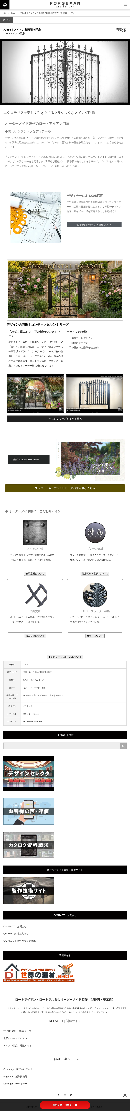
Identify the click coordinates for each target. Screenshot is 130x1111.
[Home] (4, 13)
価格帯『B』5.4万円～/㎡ (33, 680)
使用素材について (35, 573)
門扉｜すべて (28, 672)
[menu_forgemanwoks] (28, 903)
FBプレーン (28, 695)
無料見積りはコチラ (63, 1104)
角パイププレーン (41, 695)
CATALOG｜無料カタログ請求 (19, 940)
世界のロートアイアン (15, 1038)
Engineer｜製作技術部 (15, 1076)
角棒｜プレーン (56, 695)
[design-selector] (28, 790)
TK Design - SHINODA (32, 721)
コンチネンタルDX (31, 714)
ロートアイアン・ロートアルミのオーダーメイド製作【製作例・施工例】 (65, 999)
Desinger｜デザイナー (15, 1083)
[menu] (125, 4)
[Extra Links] (4, 4)
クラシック (27, 706)
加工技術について (35, 635)
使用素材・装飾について (95, 573)
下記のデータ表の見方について (65, 656)
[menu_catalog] (28, 858)
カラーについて (95, 635)
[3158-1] (60, 411)
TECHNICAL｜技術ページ (17, 1031)
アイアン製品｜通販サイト (17, 1045)
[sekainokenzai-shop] (38, 981)
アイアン (6, 20)
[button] (10, 394)
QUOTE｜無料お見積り (15, 933)
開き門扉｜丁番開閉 (43, 672)
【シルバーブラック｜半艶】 (35, 688)
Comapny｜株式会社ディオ (18, 1069)
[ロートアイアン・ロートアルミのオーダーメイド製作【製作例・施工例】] (65, 4)
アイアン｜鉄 (35, 548)
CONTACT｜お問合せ (15, 926)
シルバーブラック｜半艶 (95, 611)
